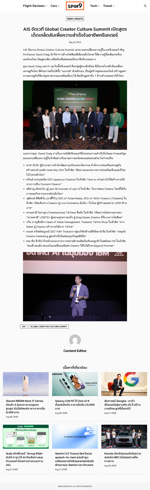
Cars (54, 5)
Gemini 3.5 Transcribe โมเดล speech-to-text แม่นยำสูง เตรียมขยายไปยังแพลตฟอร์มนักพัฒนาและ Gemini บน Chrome (74, 459)
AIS (23, 326)
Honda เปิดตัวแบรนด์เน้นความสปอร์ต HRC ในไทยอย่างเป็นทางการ (122, 457)
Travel (107, 5)
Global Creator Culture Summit (48, 326)
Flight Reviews (34, 5)
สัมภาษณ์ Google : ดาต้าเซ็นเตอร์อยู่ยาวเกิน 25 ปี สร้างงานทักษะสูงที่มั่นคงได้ (122, 405)
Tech (93, 5)
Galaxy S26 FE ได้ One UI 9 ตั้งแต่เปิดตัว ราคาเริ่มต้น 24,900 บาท (75, 405)
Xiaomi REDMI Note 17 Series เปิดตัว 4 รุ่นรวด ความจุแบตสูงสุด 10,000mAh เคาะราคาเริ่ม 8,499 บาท (25, 406)
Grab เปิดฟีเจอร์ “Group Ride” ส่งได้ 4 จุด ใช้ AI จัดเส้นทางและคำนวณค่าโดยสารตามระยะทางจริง (24, 459)
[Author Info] (75, 345)
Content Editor (75, 350)
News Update (75, 18)
